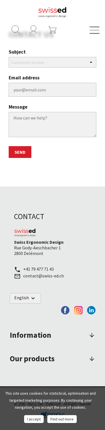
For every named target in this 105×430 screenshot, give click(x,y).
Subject (17, 52)
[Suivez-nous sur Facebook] (65, 309)
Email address (24, 78)
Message (18, 107)
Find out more (62, 419)
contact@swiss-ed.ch (43, 276)
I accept (34, 419)
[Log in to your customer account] (33, 29)
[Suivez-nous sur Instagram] (78, 309)
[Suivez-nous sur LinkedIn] (91, 309)
